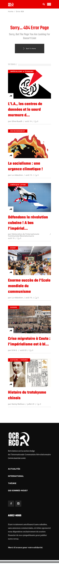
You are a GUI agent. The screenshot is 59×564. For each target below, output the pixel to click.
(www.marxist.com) (16, 458)
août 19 (28, 121)
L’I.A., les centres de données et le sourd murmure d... (25, 109)
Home (10, 11)
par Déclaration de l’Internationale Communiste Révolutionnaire (23, 235)
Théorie (24, 360)
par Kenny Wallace (16, 404)
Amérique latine (18, 185)
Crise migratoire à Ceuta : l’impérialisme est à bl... (29, 341)
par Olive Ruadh (15, 121)
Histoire (14, 360)
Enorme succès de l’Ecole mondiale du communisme (29, 286)
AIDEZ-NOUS (14, 516)
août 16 (11, 238)
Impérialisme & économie (22, 71)
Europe (13, 307)
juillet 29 (30, 404)
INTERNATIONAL (16, 476)
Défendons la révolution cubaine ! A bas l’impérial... (28, 223)
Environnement (17, 131)
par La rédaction (15, 175)
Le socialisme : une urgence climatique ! (25, 166)
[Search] (43, 4)
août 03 (23, 350)
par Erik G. (12, 350)
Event (13, 248)
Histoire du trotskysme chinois (27, 395)
